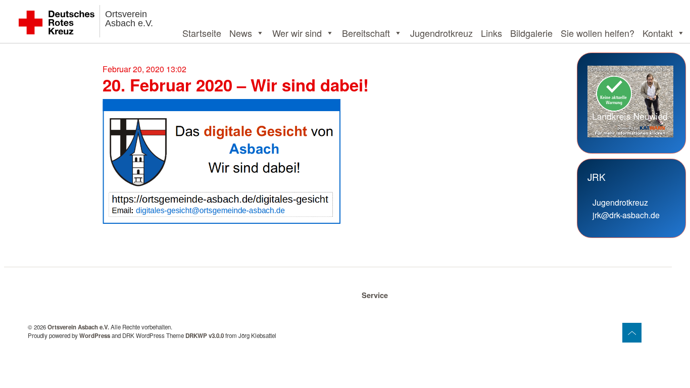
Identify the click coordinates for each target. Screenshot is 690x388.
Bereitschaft (366, 32)
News (240, 32)
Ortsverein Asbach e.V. (129, 19)
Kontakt (658, 32)
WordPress (94, 335)
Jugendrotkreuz (441, 32)
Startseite (201, 32)
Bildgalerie (531, 32)
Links (491, 32)
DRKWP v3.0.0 (204, 335)
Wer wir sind (297, 32)
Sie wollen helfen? (597, 32)
